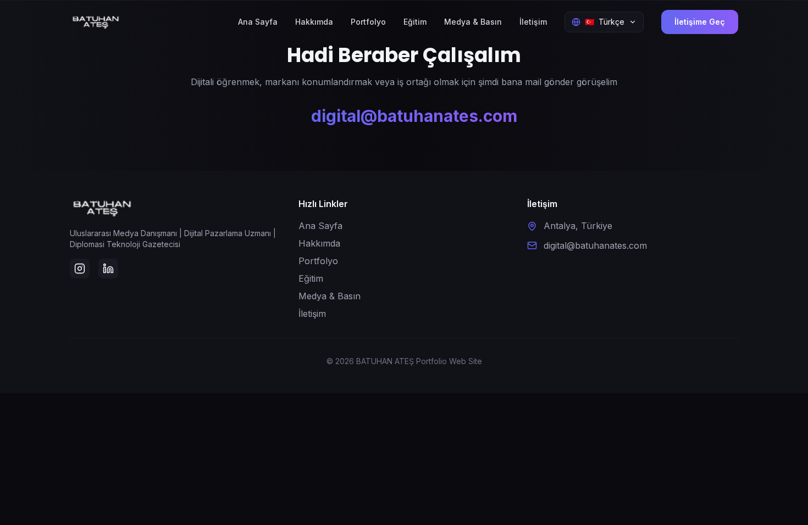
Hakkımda (314, 21)
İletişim (533, 21)
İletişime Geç (699, 21)
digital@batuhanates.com (414, 116)
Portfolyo (368, 21)
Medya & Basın (473, 21)
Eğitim (415, 21)
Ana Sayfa (258, 21)
